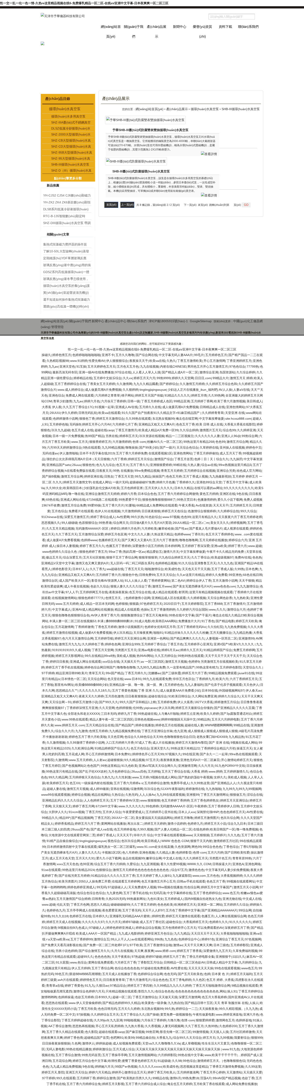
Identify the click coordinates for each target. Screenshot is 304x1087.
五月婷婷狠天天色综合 (84, 777)
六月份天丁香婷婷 (113, 401)
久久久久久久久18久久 (95, 690)
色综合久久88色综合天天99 (143, 737)
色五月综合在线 (140, 592)
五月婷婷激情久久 (236, 771)
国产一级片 (167, 447)
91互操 (81, 366)
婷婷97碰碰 (130, 922)
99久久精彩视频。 (231, 1008)
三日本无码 (108, 713)
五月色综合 (59, 511)
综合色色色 (160, 980)
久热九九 (107, 777)
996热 (159, 939)
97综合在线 (123, 372)
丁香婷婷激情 (84, 627)
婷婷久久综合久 (229, 696)
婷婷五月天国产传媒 (149, 395)
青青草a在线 (54, 985)
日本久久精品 (183, 488)
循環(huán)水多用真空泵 (68, 116)
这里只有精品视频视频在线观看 (211, 592)
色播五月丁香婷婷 (118, 546)
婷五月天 (209, 1037)
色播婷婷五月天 (109, 540)
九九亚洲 (116, 1020)
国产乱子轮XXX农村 (93, 771)
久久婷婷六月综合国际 (192, 609)
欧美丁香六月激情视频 (229, 401)
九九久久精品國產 (145, 384)
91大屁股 (62, 962)
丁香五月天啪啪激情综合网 (211, 985)
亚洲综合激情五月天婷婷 (102, 494)
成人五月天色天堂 (61, 858)
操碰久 (46, 355)
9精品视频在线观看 (244, 985)
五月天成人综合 (124, 1049)
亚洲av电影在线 (149, 650)
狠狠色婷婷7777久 (91, 598)
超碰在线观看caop (111, 1032)
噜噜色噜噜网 (188, 540)
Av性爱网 (123, 517)
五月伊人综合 (112, 812)
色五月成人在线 (82, 430)
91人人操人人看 (136, 580)
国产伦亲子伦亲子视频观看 (223, 684)
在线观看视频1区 (160, 453)
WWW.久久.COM (199, 864)
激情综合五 (101, 939)
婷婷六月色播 (165, 482)
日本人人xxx (186, 812)
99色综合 (189, 1061)
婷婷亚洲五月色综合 (159, 933)
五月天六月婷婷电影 (225, 719)
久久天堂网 (107, 708)
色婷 (207, 974)
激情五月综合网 (237, 441)
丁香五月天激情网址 (215, 794)
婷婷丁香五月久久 (92, 546)
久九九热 (252, 1008)
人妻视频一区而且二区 (221, 638)
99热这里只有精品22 (185, 748)
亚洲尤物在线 (232, 899)
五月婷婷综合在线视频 (199, 470)
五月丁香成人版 (222, 569)
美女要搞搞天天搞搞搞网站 (154, 818)
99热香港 (105, 522)
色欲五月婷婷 (84, 997)
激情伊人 (88, 1043)
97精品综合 (118, 985)
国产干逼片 (203, 615)
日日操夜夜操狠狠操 (56, 1043)
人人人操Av (147, 794)
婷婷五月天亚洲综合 (234, 800)
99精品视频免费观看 (222, 673)
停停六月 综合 (143, 835)
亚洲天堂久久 (160, 748)
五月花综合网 (62, 1061)
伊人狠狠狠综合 (117, 360)
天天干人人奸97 (153, 910)
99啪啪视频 (132, 1020)
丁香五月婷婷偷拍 (205, 453)
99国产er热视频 (126, 1066)
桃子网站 (127, 395)
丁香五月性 (93, 812)
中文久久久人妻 (139, 534)
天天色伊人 (251, 684)
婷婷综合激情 (106, 1078)
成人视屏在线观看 (236, 528)
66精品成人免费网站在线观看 (156, 505)
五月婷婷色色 (173, 684)
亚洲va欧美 (219, 546)
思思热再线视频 (83, 1026)
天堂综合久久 (252, 667)
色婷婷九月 (195, 823)
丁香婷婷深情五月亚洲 (82, 708)
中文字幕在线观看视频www (173, 835)
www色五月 (249, 968)
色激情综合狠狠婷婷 (202, 511)
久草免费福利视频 (245, 951)
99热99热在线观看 (191, 656)
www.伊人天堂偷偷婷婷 (85, 1003)
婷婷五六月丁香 (174, 956)
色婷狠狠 (122, 603)
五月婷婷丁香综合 (153, 644)
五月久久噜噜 (125, 355)
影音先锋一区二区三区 (175, 1032)
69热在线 (52, 499)
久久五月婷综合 (165, 656)
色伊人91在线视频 (107, 511)
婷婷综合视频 (80, 794)
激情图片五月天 (210, 430)
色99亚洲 (86, 864)
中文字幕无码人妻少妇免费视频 (227, 870)
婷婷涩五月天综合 (140, 459)
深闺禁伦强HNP (208, 812)
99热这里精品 (110, 765)
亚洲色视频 (147, 852)
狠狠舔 (134, 603)
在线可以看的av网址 (208, 488)
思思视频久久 (50, 522)
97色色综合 (237, 366)
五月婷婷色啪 (58, 424)
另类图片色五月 (220, 858)
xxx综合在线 (111, 661)
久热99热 (211, 1026)
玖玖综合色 (152, 789)
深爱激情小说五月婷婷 (147, 546)
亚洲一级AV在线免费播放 (96, 372)
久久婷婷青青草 (213, 413)
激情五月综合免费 (73, 505)
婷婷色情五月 (61, 355)
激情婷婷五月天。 (209, 1061)
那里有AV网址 (64, 684)
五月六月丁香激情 (165, 540)
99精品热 (203, 719)
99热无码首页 (91, 1055)
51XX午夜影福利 (172, 789)
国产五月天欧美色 (190, 974)
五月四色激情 (114, 696)
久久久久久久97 (93, 922)
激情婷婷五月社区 (225, 841)
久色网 (76, 1043)
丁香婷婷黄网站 (159, 580)
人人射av (99, 760)
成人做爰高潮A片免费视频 (103, 389)
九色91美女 (155, 899)
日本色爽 (251, 569)
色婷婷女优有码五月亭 (160, 627)
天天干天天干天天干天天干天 (225, 656)
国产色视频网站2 (74, 765)
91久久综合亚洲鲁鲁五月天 (197, 563)
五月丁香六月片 (113, 505)
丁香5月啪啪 (248, 846)
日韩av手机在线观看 (191, 881)
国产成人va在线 (102, 829)
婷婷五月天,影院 (53, 1072)
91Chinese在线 (52, 517)
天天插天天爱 (252, 1072)
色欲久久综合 (99, 586)
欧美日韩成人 (150, 841)
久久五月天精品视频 (60, 528)
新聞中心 (179, 26)
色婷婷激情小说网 (65, 418)
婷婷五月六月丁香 (194, 673)
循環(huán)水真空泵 (65, 109)
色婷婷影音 (184, 852)
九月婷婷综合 (248, 962)
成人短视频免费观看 (127, 1043)
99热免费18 (190, 1078)
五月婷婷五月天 (241, 505)
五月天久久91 (85, 858)
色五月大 (122, 465)
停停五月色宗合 (184, 679)
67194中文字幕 (106, 806)
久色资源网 (182, 846)
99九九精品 (143, 476)
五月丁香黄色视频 (124, 690)
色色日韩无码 (107, 1008)
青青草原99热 (241, 858)
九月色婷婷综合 (119, 771)
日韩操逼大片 (221, 864)
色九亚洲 (180, 731)
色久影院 (91, 1032)
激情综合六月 (236, 609)
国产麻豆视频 (135, 1032)
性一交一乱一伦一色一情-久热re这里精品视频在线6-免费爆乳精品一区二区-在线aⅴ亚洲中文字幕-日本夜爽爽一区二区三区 (84, 3)
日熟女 (108, 476)
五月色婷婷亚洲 (132, 488)
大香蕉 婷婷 (199, 771)
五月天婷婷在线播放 (213, 540)
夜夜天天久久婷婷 (91, 696)
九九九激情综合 (248, 586)
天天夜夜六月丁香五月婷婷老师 (240, 517)
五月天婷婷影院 (192, 603)
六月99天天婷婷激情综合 (64, 447)
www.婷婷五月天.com (70, 725)
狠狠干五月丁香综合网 (121, 557)
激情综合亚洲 (208, 372)
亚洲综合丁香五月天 (230, 939)
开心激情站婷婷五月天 (236, 760)
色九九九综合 (105, 465)
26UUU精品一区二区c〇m (191, 522)
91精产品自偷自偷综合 (62, 841)
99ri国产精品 (115, 673)
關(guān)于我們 (133, 28)
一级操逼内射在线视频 (96, 783)
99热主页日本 (186, 499)
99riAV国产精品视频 (227, 1078)
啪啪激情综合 (154, 569)
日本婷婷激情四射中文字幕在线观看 (72, 846)
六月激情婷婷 (121, 441)
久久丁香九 (97, 569)
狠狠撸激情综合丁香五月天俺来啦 (144, 615)
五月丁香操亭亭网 (114, 1055)
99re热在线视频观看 (243, 754)
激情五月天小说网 (245, 887)
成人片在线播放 (163, 742)
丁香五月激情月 (126, 430)
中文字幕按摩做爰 (211, 418)
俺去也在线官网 (187, 418)
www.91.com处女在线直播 (155, 846)
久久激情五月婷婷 (192, 384)
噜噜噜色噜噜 (126, 667)
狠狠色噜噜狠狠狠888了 (159, 499)
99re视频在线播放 (170, 887)
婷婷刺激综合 (102, 1049)
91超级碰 (164, 1061)
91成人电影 (143, 621)
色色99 (220, 441)
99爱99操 (94, 505)
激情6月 (175, 1078)
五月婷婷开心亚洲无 (198, 644)
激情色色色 (196, 870)
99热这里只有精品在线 (62, 771)
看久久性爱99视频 (173, 864)
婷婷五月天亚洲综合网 (130, 638)
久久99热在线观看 (138, 418)
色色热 (257, 557)
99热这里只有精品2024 (78, 870)
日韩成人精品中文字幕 (221, 962)
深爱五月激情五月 (76, 517)
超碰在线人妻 (194, 725)
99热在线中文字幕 (181, 615)
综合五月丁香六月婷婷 (109, 864)
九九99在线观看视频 (170, 794)
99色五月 (61, 974)
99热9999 (163, 378)
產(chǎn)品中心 (115, 321)
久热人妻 (193, 465)
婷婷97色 (207, 939)
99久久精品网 (58, 777)
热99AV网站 (145, 656)
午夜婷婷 (200, 806)
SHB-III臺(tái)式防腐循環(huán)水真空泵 (141, 171)
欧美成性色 (172, 569)
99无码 (101, 887)
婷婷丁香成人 (106, 835)
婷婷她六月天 (104, 1066)
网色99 (196, 846)
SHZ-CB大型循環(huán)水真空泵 (71, 141)
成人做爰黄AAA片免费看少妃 (180, 690)
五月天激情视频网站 (142, 1055)
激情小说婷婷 (176, 823)
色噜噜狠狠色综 (234, 1061)
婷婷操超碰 (103, 1043)
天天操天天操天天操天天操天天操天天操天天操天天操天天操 (178, 1049)
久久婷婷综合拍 (228, 511)
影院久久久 (146, 991)
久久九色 (233, 835)
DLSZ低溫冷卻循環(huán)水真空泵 (70, 129)
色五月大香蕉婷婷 (214, 997)
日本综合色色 (147, 494)
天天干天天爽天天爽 (198, 945)
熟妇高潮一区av (134, 551)
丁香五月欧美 (87, 1008)
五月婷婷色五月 (216, 355)
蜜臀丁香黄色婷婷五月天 (139, 1061)
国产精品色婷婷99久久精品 (121, 1003)
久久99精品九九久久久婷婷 (172, 985)
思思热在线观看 (56, 1003)
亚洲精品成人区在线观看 (169, 598)
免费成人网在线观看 (80, 395)
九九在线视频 (149, 366)
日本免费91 (123, 754)
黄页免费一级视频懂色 (175, 1014)
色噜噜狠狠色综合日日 (179, 737)
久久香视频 (152, 1026)
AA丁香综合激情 (59, 1026)
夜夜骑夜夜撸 (169, 760)
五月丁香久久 (139, 465)
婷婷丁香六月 (237, 546)
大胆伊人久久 (58, 812)
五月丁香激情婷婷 (162, 609)
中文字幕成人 (61, 609)
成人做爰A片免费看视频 (63, 540)
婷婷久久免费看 (216, 575)
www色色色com (224, 586)
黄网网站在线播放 (113, 823)
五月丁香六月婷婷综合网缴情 (178, 494)
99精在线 (179, 465)
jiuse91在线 (246, 673)
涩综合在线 (254, 794)
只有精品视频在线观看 (121, 991)
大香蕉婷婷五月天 (195, 922)
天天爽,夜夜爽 (144, 951)
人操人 (254, 1003)
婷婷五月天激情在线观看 (183, 916)
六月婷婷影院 (167, 1055)
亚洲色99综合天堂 (209, 482)
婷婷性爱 (158, 916)
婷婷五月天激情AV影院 (191, 742)
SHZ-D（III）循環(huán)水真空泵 (71, 171)
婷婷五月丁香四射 (139, 985)
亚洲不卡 (108, 355)
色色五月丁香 (185, 424)
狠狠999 (257, 1037)
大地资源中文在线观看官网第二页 (72, 835)
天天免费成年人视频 (142, 887)
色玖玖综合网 (230, 818)
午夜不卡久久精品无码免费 (226, 551)
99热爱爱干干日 (130, 499)
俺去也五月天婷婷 (179, 1084)
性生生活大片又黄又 (216, 1043)
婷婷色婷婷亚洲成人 (81, 887)
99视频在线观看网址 (241, 881)
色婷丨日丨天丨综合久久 (211, 459)
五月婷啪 (154, 771)
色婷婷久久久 (218, 922)
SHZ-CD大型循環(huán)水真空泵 (71, 147)
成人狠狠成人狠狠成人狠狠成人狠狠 (213, 731)
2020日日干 (172, 603)
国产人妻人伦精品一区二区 (173, 829)
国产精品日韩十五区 (199, 1003)
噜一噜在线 (76, 494)
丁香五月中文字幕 (235, 482)
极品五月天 (54, 557)
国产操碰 (152, 1014)
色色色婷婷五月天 (232, 812)
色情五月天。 (114, 598)
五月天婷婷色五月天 (101, 366)
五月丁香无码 (131, 910)
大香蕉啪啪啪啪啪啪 (234, 933)
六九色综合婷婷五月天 (174, 557)
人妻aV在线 (241, 389)
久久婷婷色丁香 (93, 644)
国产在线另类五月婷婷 (74, 875)
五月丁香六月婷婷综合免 (84, 1084)
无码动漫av (50, 453)
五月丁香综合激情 (67, 1055)
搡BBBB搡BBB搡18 (120, 621)
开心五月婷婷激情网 (99, 754)
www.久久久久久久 (131, 806)
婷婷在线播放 (144, 725)
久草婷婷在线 (209, 447)
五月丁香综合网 (102, 968)
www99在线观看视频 (55, 794)
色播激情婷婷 (206, 499)
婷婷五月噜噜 (183, 818)
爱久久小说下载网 (229, 499)
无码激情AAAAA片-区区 (92, 528)
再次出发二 (135, 823)
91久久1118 (60, 916)
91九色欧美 (129, 765)
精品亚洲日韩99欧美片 (71, 673)
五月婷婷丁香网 (202, 401)
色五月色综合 (140, 748)
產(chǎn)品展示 (156, 28)
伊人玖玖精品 (122, 632)
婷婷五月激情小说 (85, 702)
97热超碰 (138, 956)
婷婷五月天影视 (113, 1084)
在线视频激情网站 (64, 598)
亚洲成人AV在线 (126, 407)
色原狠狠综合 (88, 522)
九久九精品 (182, 933)
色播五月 (207, 916)
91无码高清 (158, 893)
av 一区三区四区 (152, 661)
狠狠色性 (88, 465)
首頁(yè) (111, 204)
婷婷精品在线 (82, 378)
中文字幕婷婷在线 (179, 893)
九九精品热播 (242, 632)
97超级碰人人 (117, 887)
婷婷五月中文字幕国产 (216, 887)
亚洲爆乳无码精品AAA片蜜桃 (130, 916)
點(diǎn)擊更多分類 (68, 178)
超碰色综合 (174, 922)
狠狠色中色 (130, 575)
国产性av (181, 528)
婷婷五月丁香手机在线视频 (64, 667)
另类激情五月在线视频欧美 (219, 661)
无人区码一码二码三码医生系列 (132, 563)
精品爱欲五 (154, 551)
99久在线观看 (65, 1078)
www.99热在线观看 (75, 719)
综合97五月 (179, 870)
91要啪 (130, 505)
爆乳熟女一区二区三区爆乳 (117, 846)
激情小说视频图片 (130, 627)
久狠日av (102, 985)
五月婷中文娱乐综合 (107, 378)
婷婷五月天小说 (215, 823)
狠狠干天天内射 (201, 841)
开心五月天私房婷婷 (109, 1026)
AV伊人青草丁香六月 (105, 615)
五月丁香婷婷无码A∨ (191, 627)
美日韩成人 (254, 401)
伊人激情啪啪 (68, 453)
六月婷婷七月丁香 (124, 424)
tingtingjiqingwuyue (153, 389)
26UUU (55, 413)
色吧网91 (116, 1037)
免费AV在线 (243, 557)
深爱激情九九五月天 (217, 951)
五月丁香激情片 (234, 603)
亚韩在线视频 (119, 789)
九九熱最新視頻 (220, 476)
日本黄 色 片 (220, 974)
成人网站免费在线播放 (241, 1084)
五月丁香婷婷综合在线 (70, 384)
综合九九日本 (236, 823)
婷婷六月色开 (130, 528)
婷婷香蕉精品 (64, 823)
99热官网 (152, 1032)
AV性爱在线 (254, 812)
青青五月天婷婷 (172, 470)
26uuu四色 (138, 771)
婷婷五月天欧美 (246, 621)
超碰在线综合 (157, 696)
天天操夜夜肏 (208, 1008)
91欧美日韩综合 (179, 696)
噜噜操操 (131, 447)
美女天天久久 (219, 522)
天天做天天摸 (168, 997)
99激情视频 (201, 1032)
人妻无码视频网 (173, 1026)
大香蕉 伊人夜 (51, 407)
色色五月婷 (174, 476)
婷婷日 (115, 528)
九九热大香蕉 (134, 1026)
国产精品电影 (225, 621)
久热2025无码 (115, 899)
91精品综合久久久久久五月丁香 (113, 875)
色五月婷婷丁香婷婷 (175, 800)
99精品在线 (241, 725)
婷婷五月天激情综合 (110, 418)
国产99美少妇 (148, 447)
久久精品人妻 (165, 852)
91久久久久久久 (240, 922)
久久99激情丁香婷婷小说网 (85, 742)
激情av (178, 945)
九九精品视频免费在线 (124, 731)
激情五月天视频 (176, 661)
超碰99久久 (85, 956)
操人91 (232, 991)
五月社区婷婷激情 (242, 1032)
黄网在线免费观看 (100, 962)
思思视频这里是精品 (194, 1066)
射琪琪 (183, 592)
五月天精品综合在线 (100, 725)
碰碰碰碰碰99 (120, 904)
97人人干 (71, 592)
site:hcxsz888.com (238, 418)
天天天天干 (221, 505)
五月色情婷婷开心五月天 (179, 927)
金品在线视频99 (133, 858)
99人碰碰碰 (69, 522)
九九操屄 (236, 459)
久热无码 (131, 794)
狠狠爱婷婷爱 (205, 1020)
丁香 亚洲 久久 (148, 690)
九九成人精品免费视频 (65, 1066)
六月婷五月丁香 (125, 962)
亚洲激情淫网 (187, 765)
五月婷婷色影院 (230, 667)
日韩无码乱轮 (87, 413)
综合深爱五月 (72, 557)
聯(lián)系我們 (248, 26)
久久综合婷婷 (245, 372)
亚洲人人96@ (230, 436)
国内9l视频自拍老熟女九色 (202, 899)
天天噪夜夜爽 (142, 632)
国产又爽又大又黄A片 (137, 540)
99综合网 (245, 910)
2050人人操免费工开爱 (95, 881)
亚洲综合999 (131, 644)
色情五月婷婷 (98, 731)
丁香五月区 (102, 818)
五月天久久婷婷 (129, 1008)
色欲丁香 (248, 1078)
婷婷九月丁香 (127, 713)
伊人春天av (253, 690)
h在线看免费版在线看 (80, 470)
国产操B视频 (51, 476)
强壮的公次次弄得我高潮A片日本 (69, 459)
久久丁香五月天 (66, 534)
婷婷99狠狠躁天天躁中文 (178, 719)
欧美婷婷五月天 (57, 783)
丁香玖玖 (198, 534)
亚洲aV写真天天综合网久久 (158, 765)
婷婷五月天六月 (144, 378)
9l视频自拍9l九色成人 (73, 927)
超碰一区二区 (121, 997)
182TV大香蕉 (203, 702)
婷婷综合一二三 (187, 1008)
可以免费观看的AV (210, 927)
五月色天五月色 (128, 366)
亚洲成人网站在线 (72, 499)
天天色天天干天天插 (196, 569)
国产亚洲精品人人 (223, 783)
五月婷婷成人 (173, 899)
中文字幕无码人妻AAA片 (176, 355)
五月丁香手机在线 (135, 893)
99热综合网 (250, 436)
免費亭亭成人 (179, 783)
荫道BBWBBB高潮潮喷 (85, 974)
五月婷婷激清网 (188, 1072)
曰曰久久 (239, 956)
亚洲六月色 (251, 1014)
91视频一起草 (104, 407)
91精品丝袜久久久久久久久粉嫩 (186, 632)
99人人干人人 (120, 939)
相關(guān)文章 (58, 234)
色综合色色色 (164, 991)
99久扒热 (137, 517)
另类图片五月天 (126, 650)
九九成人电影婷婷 (130, 933)
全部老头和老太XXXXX (83, 713)
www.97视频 (171, 517)
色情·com (139, 441)
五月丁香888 (213, 603)
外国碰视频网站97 (231, 690)
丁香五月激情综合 (144, 997)
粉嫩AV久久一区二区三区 (164, 441)
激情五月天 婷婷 (241, 378)
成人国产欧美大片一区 (74, 580)
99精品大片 (221, 378)
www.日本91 (133, 679)
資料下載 (225, 26)
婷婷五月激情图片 (206, 818)
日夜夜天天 (104, 470)
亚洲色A (238, 864)
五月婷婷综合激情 (156, 783)
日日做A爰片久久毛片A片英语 (150, 522)
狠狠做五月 (237, 794)
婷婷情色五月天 (91, 980)
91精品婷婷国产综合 (217, 650)
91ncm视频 (76, 812)
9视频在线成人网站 (244, 742)
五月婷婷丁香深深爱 (196, 546)
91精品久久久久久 (177, 395)
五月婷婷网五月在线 (94, 592)
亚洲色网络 (253, 864)
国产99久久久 (108, 702)
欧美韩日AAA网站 (164, 621)
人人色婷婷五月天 (96, 800)
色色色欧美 (165, 904)
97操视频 (83, 1014)
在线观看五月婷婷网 (126, 881)
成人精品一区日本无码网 (97, 603)
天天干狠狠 (246, 580)
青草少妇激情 (62, 401)
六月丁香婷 (119, 459)
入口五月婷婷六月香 (120, 742)
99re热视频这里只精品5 (234, 465)
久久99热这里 (200, 783)
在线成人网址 (102, 482)
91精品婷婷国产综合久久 (112, 748)
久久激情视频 (56, 742)
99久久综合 (248, 511)
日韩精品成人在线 (212, 407)
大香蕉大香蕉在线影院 (239, 424)
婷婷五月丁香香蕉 (189, 951)
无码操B (75, 424)
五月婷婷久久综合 (236, 904)
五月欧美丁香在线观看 (209, 1084)
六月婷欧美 (149, 528)
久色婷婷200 (228, 1026)
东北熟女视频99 (163, 418)
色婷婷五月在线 (80, 916)
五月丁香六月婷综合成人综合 (145, 1084)
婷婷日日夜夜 (59, 661)
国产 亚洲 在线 (219, 742)
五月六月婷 (215, 852)
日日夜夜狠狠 (151, 511)
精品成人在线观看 (127, 609)
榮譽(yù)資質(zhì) (202, 28)
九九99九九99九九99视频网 (242, 789)
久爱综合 (133, 864)
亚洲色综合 (56, 395)
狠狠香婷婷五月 (100, 441)
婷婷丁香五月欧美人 (162, 1072)
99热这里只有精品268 (198, 441)
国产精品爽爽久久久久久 (187, 638)
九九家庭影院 (181, 875)
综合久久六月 (64, 731)
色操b (145, 609)
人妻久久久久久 (89, 852)
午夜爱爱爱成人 (133, 812)
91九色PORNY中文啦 (230, 765)
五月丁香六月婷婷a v (128, 783)
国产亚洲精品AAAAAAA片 (219, 910)
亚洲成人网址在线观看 (85, 661)
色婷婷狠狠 (124, 708)
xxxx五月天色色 (68, 864)
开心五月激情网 (214, 360)
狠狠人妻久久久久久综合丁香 (130, 586)
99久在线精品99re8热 (100, 656)
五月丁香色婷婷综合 (207, 893)
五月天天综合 (165, 575)
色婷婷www (182, 534)
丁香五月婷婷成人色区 (156, 401)
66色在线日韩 (252, 575)
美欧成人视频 (126, 656)
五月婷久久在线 (150, 407)
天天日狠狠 (102, 459)
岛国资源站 (227, 372)
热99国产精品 (94, 436)
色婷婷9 (193, 661)
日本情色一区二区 (73, 679)
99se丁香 (115, 551)
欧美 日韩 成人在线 (209, 424)
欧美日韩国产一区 (222, 829)
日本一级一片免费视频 (68, 436)
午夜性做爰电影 (204, 1014)
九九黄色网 (114, 893)
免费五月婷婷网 (244, 650)
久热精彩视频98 (58, 360)
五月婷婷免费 (166, 702)
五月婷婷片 (218, 835)
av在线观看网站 (142, 939)
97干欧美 (136, 945)
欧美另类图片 (68, 881)
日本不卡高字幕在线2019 (97, 453)
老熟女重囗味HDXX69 (212, 737)
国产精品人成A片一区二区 (180, 372)
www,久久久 (217, 609)
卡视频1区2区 (111, 852)
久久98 (177, 1061)
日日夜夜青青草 (114, 980)
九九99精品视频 (113, 447)
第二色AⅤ (178, 580)
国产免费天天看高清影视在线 (61, 945)
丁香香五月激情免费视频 (226, 1066)
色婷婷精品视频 (166, 563)
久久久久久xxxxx (150, 1066)
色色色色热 (102, 956)
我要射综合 (242, 1037)
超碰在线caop (104, 430)
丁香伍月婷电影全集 (200, 956)
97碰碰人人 (97, 927)
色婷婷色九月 (56, 910)
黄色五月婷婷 (209, 494)
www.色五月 (231, 893)
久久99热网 (216, 395)
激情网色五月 (225, 1020)
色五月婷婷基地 (125, 829)
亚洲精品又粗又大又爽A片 (156, 424)
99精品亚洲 (182, 401)
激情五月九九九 (70, 644)
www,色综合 (78, 962)
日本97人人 (80, 569)
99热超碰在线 (147, 713)
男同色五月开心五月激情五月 (207, 366)
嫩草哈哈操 (166, 528)
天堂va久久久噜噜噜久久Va (161, 1043)
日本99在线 (210, 690)
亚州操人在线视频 (232, 447)
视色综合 (113, 841)
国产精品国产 (124, 725)
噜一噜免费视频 (247, 829)
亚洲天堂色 (67, 366)
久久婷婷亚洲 (246, 430)
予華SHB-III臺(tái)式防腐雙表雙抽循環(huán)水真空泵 (150, 130)
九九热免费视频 (235, 627)
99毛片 (199, 355)
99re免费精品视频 (147, 470)
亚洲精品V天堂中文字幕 (57, 563)
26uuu (76, 465)
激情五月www (161, 586)
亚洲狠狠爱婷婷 (161, 465)
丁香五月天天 (134, 569)
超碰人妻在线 (56, 789)
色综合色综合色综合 (91, 893)
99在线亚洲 (190, 754)
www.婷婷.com (165, 951)
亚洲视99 (192, 794)
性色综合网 (192, 887)
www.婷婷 (215, 771)
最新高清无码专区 (65, 372)
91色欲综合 (153, 517)
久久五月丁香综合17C (78, 407)
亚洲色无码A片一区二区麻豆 (200, 760)
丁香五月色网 (80, 904)
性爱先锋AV (97, 360)
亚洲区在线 (227, 494)
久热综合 (117, 794)
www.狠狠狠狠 (150, 800)
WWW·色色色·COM (175, 841)
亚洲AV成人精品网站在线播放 (92, 609)
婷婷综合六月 (238, 540)
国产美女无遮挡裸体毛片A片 (192, 586)
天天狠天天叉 (62, 806)
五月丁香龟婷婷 (180, 980)
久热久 (171, 360)
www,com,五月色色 (206, 875)
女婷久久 (220, 777)
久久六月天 (206, 765)
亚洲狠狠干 (223, 956)
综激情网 (136, 789)
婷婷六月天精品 (100, 1072)
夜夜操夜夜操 (118, 592)
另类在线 (111, 436)
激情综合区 (50, 580)
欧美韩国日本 (72, 488)
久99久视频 (145, 829)
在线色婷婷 (201, 829)
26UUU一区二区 (122, 818)
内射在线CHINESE (173, 366)
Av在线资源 (204, 505)
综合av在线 (209, 465)
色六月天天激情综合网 (77, 638)
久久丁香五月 (194, 1026)
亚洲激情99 (246, 638)
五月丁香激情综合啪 (158, 945)
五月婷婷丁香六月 (108, 575)
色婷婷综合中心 (189, 939)
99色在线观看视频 (227, 968)
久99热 (239, 569)
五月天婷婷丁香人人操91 (153, 875)
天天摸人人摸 (219, 1032)
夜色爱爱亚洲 (111, 910)
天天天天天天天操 (200, 968)
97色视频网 (253, 939)
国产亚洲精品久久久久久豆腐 (234, 708)
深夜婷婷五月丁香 (237, 927)
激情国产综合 (163, 459)
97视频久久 (173, 754)
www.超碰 (255, 546)
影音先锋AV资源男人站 (107, 580)
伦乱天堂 (63, 904)
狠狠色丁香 (87, 418)
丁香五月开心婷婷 (212, 1072)
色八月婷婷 (130, 852)
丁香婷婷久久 (185, 482)
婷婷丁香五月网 (83, 806)
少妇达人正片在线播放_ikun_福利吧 (192, 389)
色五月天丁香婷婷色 (219, 534)
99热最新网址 (136, 899)
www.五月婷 (140, 777)
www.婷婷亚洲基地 (229, 1014)
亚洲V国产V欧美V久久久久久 (234, 644)
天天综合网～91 (60, 702)
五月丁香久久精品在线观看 (65, 1032)
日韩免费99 (147, 575)
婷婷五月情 (199, 395)
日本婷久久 (100, 916)
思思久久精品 (100, 904)
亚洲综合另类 (226, 470)
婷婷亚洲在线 (93, 476)
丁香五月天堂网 (102, 650)
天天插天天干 (130, 661)
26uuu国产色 (80, 829)
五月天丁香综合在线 (176, 771)
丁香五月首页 (183, 459)
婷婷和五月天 (128, 436)
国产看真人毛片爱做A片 (205, 528)
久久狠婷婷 (130, 389)
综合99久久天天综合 (187, 1037)
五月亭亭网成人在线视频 (84, 910)
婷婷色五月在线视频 (169, 725)
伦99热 (138, 708)
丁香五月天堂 (124, 476)
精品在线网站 (100, 794)
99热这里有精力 (207, 667)
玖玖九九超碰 (60, 430)
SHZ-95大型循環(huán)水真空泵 (70, 159)
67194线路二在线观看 (102, 499)
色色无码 (170, 974)
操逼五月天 (244, 748)
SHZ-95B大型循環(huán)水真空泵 (71, 153)
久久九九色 (225, 563)
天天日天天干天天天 (205, 933)
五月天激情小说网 (225, 580)
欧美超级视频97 (222, 557)
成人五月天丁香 (230, 453)
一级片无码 (120, 482)
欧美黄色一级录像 (154, 1003)
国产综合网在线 (146, 355)
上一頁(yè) (127, 204)
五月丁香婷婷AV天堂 (124, 800)
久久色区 (199, 980)
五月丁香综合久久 (132, 1014)
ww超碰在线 (115, 569)
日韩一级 (133, 401)
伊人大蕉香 (185, 702)
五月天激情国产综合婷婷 (73, 899)
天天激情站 (234, 1072)
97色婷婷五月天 (151, 603)
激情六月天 (171, 551)
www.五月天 (79, 441)
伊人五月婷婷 (80, 968)
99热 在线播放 (123, 470)
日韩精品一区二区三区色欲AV (184, 962)
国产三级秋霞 (171, 673)
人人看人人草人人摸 (146, 372)
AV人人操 (225, 389)
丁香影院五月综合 (150, 962)
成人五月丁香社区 (152, 922)
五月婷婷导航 (104, 638)
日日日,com (203, 378)
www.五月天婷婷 (67, 603)
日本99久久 (103, 997)
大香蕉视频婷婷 (231, 875)
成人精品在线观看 (164, 592)
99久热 (169, 1008)
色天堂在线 (115, 679)
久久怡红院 (215, 627)
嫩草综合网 (154, 858)
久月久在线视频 (122, 951)
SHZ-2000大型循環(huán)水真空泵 (71, 135)
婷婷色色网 (113, 644)
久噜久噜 (173, 1020)
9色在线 (242, 494)
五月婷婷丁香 (86, 1078)
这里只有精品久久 (204, 517)
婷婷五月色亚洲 (116, 534)
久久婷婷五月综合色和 (221, 384)
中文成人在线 (172, 858)
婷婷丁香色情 (73, 1037)
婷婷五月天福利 (241, 974)
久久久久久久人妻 (207, 436)
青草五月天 (96, 673)
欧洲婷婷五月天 (185, 904)
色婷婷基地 (243, 1020)
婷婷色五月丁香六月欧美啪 (87, 737)
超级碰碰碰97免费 (142, 482)
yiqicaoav (150, 708)
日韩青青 (98, 899)
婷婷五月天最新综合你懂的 (194, 708)
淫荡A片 (205, 1078)
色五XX (75, 783)
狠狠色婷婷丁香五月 (93, 551)
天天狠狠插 (201, 835)
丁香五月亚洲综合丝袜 (157, 731)
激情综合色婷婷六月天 (88, 991)
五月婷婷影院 (239, 945)
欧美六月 (222, 679)
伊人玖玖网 (166, 708)
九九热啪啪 (213, 789)
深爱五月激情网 (190, 997)
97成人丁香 (143, 742)
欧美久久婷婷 (209, 713)
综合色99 (229, 430)
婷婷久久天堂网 (183, 378)
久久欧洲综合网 (82, 748)
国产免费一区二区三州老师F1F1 (105, 945)
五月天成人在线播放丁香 (119, 974)
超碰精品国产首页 (96, 1037)
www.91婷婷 (78, 360)
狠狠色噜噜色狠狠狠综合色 (70, 615)
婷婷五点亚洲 (189, 713)
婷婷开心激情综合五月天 (129, 1072)
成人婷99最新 (99, 789)
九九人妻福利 (193, 684)
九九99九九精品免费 (151, 667)
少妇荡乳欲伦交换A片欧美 (101, 488)
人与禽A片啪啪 (168, 713)
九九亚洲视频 (149, 864)
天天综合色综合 (187, 447)
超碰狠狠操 (115, 760)
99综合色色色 (212, 846)
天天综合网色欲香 (219, 598)
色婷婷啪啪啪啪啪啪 (86, 355)
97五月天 (152, 760)
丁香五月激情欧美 (189, 360)
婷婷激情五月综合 (226, 702)
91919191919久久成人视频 (71, 650)
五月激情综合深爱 (91, 534)
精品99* (64, 818)
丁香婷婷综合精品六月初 (218, 748)
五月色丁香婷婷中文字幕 (183, 910)
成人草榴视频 (191, 1043)
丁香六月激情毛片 (138, 980)
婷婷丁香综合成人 (102, 517)
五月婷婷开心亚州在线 (161, 812)
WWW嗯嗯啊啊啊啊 (218, 725)
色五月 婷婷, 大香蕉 (220, 980)
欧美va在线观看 (109, 413)
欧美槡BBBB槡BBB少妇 (91, 684)
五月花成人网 (74, 754)
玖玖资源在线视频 (151, 436)
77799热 (253, 366)
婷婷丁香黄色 (74, 985)
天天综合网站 (96, 679)
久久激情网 (124, 384)
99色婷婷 (152, 806)
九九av (53, 366)
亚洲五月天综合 (76, 1072)
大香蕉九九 (164, 1037)
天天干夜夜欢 (120, 956)
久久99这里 (253, 1066)
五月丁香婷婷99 (81, 939)
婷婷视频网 (238, 522)
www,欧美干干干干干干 (221, 1055)
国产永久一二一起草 (214, 754)
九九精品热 (236, 737)
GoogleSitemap (201, 321)
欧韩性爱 (114, 1061)
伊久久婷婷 (69, 413)
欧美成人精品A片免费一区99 (158, 430)
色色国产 (93, 765)
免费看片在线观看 (81, 511)
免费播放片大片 (189, 621)
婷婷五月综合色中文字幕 (90, 1061)
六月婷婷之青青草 (107, 395)
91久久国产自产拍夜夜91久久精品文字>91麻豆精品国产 (161, 413)
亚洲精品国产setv (58, 465)
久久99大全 (54, 488)
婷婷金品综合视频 (148, 927)
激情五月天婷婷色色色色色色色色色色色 (141, 870)
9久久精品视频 (134, 760)
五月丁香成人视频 (195, 476)
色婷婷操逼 (66, 997)
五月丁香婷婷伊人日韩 (223, 806)
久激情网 (61, 760)
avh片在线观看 (68, 980)
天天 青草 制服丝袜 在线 (231, 1003)
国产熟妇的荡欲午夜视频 (195, 777)
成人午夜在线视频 (76, 586)
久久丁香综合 (200, 557)
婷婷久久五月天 (191, 650)
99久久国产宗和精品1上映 (138, 702)
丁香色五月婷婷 (106, 627)
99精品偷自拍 (145, 1037)
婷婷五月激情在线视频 (61, 632)
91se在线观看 (51, 870)
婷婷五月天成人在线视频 (63, 922)
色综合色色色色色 (127, 968)
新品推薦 (53, 185)
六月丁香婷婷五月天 (244, 679)
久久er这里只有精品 (190, 575)
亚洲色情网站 (235, 407)
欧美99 (129, 1037)
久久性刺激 (123, 777)
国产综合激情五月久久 (94, 951)
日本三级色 (221, 945)
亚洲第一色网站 (158, 638)
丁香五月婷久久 (136, 673)
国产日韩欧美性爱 (237, 852)
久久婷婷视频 (196, 598)
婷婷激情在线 (195, 789)
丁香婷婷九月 (205, 679)
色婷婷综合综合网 (150, 974)
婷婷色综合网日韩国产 (100, 667)
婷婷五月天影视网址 (69, 656)
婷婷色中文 (253, 447)
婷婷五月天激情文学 (77, 482)
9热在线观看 (91, 447)
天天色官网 (115, 737)
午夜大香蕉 (186, 505)
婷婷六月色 (92, 401)
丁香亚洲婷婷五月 (239, 360)
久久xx (127, 378)
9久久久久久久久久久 (239, 488)
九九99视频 (225, 1037)
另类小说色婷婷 (66, 951)
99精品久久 (50, 818)
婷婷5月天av (170, 650)
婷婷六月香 (128, 494)
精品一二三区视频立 (180, 436)
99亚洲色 (235, 575)
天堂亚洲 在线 (235, 413)
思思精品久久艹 (67, 690)
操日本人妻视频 (67, 546)
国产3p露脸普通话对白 (236, 713)
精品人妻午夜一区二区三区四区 (111, 719)
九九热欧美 (241, 598)
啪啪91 (158, 632)
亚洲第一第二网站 (209, 904)
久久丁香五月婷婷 (143, 904)
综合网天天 (121, 522)
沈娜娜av (154, 673)
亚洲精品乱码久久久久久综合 (62, 800)
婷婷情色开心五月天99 (148, 754)
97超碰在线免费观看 (155, 968)
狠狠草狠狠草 (148, 557)
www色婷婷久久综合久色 (60, 551)
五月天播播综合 (221, 632)
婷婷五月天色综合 (174, 511)
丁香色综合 (231, 846)
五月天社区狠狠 (94, 557)
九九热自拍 (175, 1003)
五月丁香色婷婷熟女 (205, 800)
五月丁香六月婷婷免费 (131, 453)
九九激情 (81, 731)
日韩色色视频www (147, 719)
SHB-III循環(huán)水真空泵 (70, 164)
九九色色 (170, 939)
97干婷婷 (48, 673)
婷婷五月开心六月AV (96, 424)
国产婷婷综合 (169, 384)
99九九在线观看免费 (157, 679)
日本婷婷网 (172, 546)
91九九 (90, 985)
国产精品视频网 (82, 818)
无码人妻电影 (55, 1049)
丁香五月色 (175, 644)
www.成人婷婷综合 (71, 389)
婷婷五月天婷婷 (155, 823)
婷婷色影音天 (61, 569)
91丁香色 (207, 621)
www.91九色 (230, 1049)
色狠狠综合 (103, 870)
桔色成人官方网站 (249, 470)
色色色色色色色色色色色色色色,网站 (200, 991)
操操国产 (158, 476)
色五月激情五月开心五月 (158, 881)
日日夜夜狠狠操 (136, 696)
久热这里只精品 (162, 534)
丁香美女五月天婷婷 (101, 384)
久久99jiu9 (101, 1020)
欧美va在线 (157, 360)
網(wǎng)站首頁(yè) (111, 28)
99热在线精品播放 (78, 1049)
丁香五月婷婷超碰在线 (77, 1020)
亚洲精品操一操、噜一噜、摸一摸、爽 (136, 684)
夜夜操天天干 (138, 360)
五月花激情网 (64, 627)
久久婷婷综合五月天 (105, 1014)
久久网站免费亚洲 (204, 696)
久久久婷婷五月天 (195, 858)
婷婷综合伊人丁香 (198, 580)
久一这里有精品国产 (181, 667)
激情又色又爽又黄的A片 (92, 563)
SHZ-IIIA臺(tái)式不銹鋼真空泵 (71, 123)
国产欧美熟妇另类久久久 (134, 1078)
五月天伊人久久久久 (159, 488)
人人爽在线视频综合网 (230, 916)
